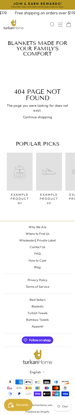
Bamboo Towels (37, 320)
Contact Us (37, 247)
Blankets (37, 306)
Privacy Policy (38, 280)
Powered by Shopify (37, 411)
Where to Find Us (37, 234)
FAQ (37, 254)
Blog (37, 267)
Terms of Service (37, 287)
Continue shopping (37, 117)
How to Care (37, 260)
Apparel (37, 326)
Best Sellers (37, 300)
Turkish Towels (37, 313)
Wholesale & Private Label (37, 240)
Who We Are (37, 227)
